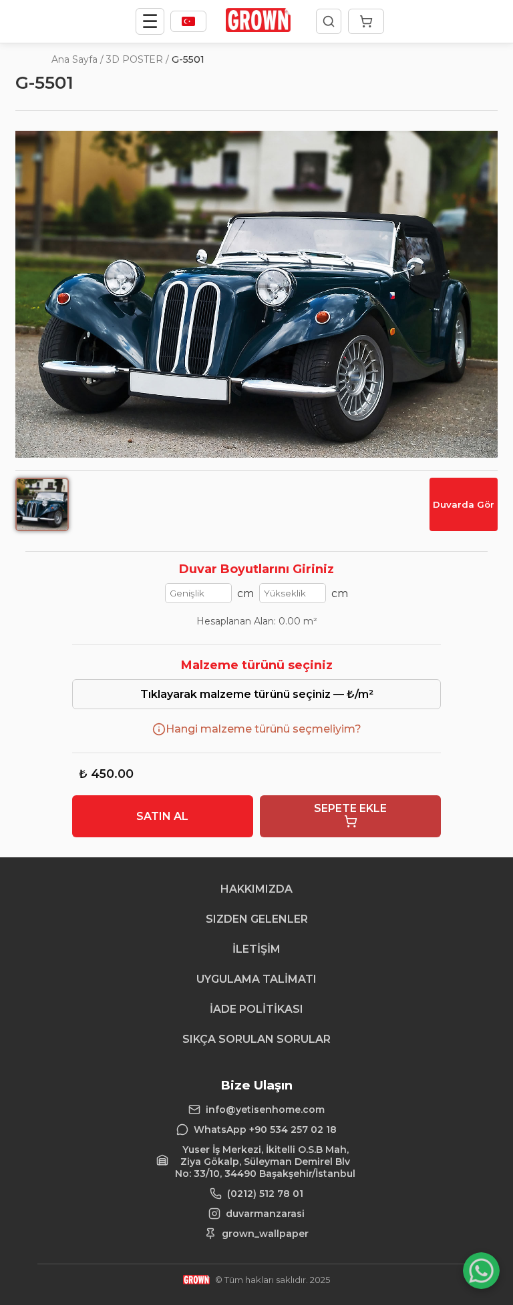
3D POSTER (134, 59)
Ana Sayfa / (77, 59)
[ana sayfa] (258, 28)
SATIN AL (162, 816)
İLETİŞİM (256, 949)
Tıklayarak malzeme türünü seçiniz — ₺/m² (256, 694)
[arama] (328, 21)
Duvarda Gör (463, 504)
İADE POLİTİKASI (256, 1009)
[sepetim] (366, 21)
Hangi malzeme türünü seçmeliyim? (263, 729)
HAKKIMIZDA (256, 889)
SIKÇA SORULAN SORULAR (256, 1039)
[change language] (188, 21)
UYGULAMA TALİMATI (256, 979)
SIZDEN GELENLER (257, 919)
